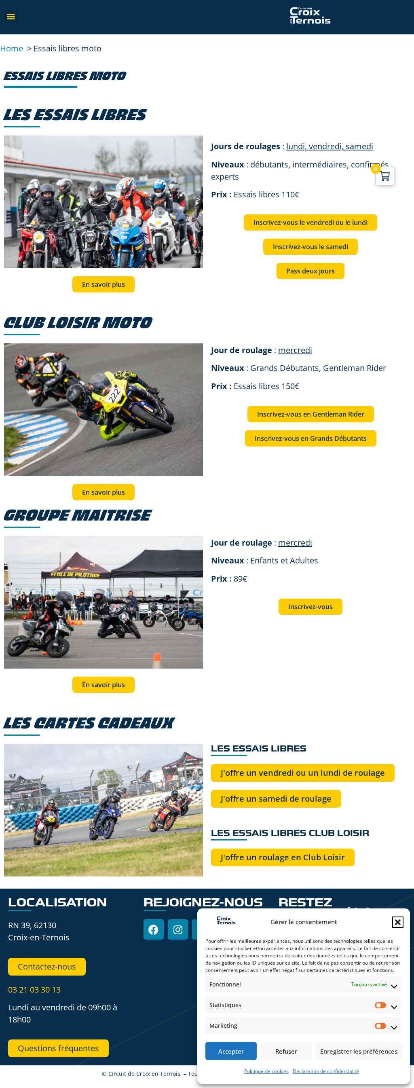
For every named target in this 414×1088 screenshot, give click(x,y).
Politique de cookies (266, 1071)
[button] (398, 922)
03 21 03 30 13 (34, 989)
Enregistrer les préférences (358, 1051)
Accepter (231, 1051)
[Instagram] (178, 929)
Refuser (286, 1051)
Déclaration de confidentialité (326, 1071)
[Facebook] (154, 929)
